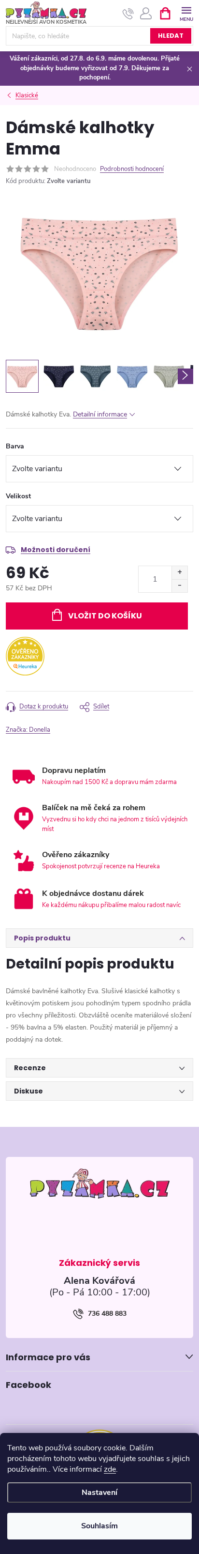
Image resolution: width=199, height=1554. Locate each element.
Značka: (28, 729)
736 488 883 (107, 1313)
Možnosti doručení (55, 549)
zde (110, 1469)
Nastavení (99, 1492)
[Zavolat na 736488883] (128, 13)
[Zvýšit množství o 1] (179, 572)
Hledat (171, 35)
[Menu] (186, 13)
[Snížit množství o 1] (179, 585)
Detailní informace (100, 414)
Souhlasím (99, 1526)
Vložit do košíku (105, 615)
